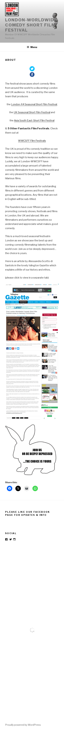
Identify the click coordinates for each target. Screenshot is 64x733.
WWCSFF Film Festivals (32, 140)
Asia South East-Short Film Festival (34, 120)
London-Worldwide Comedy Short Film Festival (31, 25)
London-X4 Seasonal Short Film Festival (34, 104)
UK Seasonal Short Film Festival (32, 112)
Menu (33, 47)
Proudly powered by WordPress (23, 724)
